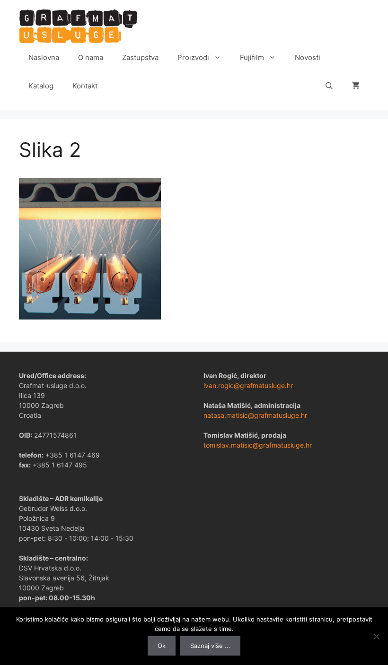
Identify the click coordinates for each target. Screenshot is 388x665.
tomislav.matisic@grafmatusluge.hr (257, 445)
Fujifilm (252, 57)
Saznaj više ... (210, 645)
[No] (376, 636)
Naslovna (43, 57)
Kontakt (84, 85)
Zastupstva (140, 57)
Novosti (307, 57)
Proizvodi (193, 57)
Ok (162, 645)
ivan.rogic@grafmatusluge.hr (248, 385)
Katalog (40, 85)
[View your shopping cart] (355, 86)
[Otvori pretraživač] (329, 86)
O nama (90, 57)
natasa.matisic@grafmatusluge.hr (255, 415)
